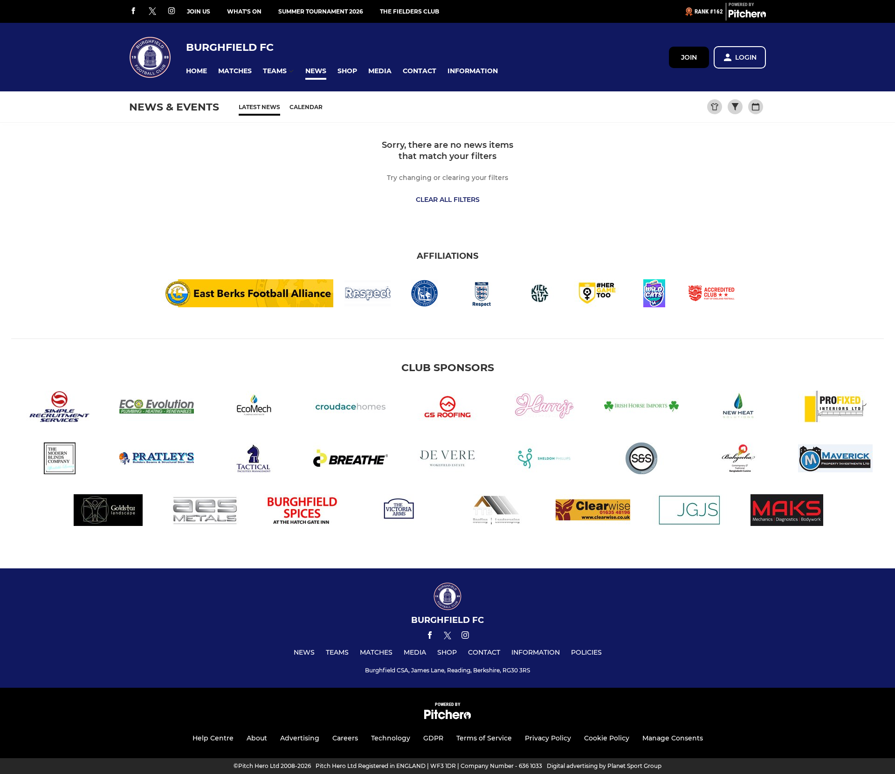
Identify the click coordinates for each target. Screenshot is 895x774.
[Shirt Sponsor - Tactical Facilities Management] (253, 459)
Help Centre (213, 738)
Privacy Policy (548, 738)
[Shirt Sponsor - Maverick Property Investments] (835, 459)
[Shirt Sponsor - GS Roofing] (447, 408)
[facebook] (133, 11)
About (257, 738)
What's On (244, 11)
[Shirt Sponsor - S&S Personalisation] (641, 459)
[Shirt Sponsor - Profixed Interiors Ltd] (835, 408)
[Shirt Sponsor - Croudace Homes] (350, 408)
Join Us (198, 11)
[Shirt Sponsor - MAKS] (787, 511)
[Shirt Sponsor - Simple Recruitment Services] (59, 408)
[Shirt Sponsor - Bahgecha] (738, 459)
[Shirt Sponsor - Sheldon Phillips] (544, 459)
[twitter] (152, 11)
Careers (345, 738)
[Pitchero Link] (747, 15)
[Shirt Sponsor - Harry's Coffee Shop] (544, 408)
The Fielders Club (409, 11)
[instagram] (171, 11)
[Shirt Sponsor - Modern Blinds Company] (59, 459)
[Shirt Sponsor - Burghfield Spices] (302, 511)
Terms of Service (484, 738)
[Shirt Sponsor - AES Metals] (205, 511)
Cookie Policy (606, 738)
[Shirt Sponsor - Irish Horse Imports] (641, 408)
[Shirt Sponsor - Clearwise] (593, 511)
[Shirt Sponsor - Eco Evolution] (156, 408)
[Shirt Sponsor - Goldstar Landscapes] (108, 511)
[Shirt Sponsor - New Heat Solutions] (738, 408)
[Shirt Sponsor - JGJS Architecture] (690, 511)
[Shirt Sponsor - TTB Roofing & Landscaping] (496, 511)
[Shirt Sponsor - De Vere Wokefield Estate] (447, 459)
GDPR (433, 738)
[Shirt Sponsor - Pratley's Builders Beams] (156, 459)
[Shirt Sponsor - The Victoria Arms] (399, 511)
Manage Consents (672, 738)
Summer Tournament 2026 (320, 11)
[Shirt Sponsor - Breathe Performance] (350, 459)
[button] (196, 71)
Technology (390, 738)
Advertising (299, 738)
